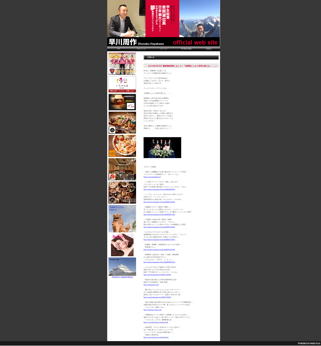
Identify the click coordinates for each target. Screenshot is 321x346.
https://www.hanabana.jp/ (152, 177)
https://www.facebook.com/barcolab (156, 322)
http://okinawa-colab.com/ (153, 310)
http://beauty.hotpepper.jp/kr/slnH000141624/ (159, 202)
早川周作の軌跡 (186, 49)
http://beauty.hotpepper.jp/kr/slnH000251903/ (159, 239)
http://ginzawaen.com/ (151, 285)
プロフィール (141, 49)
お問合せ (209, 49)
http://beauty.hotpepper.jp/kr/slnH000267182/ (159, 214)
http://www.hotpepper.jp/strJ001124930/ (157, 275)
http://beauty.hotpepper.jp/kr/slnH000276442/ (159, 227)
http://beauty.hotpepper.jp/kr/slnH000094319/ (159, 262)
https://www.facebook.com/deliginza (156, 337)
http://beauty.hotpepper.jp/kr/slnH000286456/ (159, 189)
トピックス (163, 49)
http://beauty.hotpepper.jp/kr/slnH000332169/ (159, 249)
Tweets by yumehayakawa (122, 277)
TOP (118, 49)
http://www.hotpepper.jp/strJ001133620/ (157, 297)
